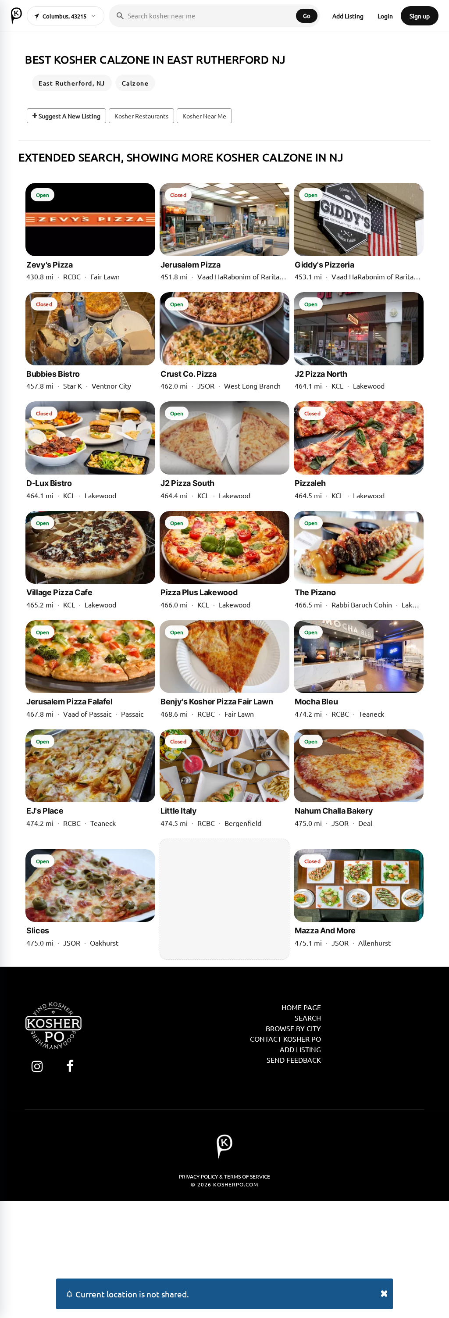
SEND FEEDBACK (294, 1059)
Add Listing (347, 16)
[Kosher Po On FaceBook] (70, 1066)
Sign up (420, 16)
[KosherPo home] (16, 15)
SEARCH (308, 1017)
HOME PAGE (301, 1007)
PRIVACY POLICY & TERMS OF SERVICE (224, 1176)
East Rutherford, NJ (72, 83)
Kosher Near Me (204, 116)
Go (306, 15)
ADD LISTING (300, 1049)
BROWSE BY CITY (293, 1028)
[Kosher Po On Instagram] (37, 1066)
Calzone (135, 83)
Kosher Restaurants (141, 116)
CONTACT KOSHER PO (285, 1038)
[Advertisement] (223, 899)
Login (385, 16)
